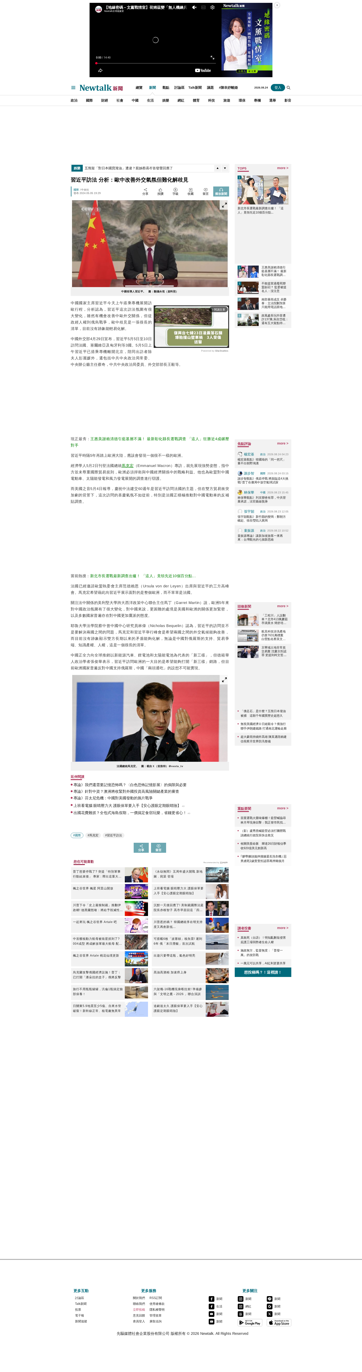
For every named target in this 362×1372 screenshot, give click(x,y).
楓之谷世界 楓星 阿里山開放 (93, 888)
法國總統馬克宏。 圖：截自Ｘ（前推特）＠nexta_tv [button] (150, 766)
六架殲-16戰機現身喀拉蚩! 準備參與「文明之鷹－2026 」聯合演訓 (178, 992)
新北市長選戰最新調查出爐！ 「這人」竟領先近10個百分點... (143, 576)
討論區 (179, 87)
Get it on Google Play (250, 1322)
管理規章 (156, 1315)
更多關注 (250, 1291)
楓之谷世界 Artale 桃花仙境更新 (96, 955)
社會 (120, 100)
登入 (278, 87)
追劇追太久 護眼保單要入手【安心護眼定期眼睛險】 (178, 1008)
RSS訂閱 (156, 1298)
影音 (288, 100)
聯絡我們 (139, 1303)
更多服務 (148, 1291)
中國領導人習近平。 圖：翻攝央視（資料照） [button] (150, 291)
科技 (211, 100)
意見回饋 (139, 1315)
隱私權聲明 (157, 1309)
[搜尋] (288, 87)
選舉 (272, 100)
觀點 (166, 87)
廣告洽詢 (156, 1321)
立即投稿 (139, 1309)
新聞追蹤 (81, 1321)
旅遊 (226, 100)
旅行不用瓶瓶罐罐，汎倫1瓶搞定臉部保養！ (98, 992)
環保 (242, 100)
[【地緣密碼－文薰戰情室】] (247, 40)
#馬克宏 (93, 835)
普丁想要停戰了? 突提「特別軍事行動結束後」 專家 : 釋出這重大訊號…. (97, 874)
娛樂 (165, 100)
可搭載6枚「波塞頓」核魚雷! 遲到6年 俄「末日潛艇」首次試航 (178, 941)
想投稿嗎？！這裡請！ (263, 972)
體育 (196, 100)
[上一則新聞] (217, 168)
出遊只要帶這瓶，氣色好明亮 (174, 955)
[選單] (73, 87)
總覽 (139, 87)
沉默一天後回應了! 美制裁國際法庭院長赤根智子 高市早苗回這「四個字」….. (179, 908)
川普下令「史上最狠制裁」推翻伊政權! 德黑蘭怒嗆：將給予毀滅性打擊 (98, 908)
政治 (74, 100)
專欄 (257, 100)
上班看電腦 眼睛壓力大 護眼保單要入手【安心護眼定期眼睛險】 (179, 891)
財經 (104, 100)
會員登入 (139, 1321)
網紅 (181, 100)
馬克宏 (127, 466)
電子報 (79, 1315)
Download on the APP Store (279, 1322)
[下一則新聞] (225, 168)
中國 (135, 100)
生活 (150, 100)
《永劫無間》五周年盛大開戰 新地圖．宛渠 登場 (178, 874)
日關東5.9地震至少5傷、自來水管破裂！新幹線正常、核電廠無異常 (97, 1008)
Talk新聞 (195, 87)
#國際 (77, 835)
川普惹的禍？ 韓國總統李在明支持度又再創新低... (178, 924)
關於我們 (139, 1298)
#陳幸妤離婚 (228, 87)
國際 (89, 100)
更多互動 (81, 1291)
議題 (210, 87)
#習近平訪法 (113, 835)
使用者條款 (157, 1303)
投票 (78, 1309)
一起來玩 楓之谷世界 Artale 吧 (95, 922)
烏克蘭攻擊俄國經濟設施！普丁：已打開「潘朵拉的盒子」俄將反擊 (97, 975)
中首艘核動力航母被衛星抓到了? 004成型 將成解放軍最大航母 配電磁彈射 (97, 941)
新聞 (152, 87)
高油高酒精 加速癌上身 (170, 972)
